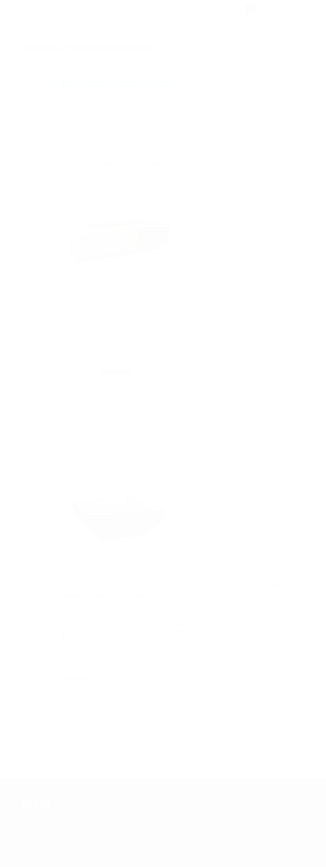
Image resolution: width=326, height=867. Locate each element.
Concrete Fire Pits (161, 756)
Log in (310, 21)
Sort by (68, 98)
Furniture (103, 21)
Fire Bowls (74, 617)
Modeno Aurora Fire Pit (86, 454)
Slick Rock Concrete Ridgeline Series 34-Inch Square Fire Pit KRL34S (86, 130)
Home (24, 34)
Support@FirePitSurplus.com (261, 827)
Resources (157, 21)
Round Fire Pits (136, 756)
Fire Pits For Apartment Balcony (53, 34)
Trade (182, 21)
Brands (204, 21)
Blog (23, 85)
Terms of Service (31, 108)
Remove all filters (193, 84)
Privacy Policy (29, 102)
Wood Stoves (44, 21)
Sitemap (25, 113)
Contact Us (27, 96)
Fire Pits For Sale (142, 803)
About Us (26, 91)
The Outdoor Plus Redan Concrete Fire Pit (108, 312)
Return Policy (195, 809)
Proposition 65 (196, 827)
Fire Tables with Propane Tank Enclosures (163, 751)
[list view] (301, 98)
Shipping (192, 803)
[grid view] (296, 98)
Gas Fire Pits (202, 751)
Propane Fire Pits (121, 751)
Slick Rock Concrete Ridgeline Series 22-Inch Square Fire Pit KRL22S (149, 130)
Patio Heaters (76, 614)
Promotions (129, 21)
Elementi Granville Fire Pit (89, 170)
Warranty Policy (197, 815)
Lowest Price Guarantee (203, 821)
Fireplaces (76, 21)
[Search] (250, 9)
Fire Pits (15, 21)
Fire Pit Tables (76, 610)
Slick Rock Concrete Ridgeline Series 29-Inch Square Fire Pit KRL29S (212, 130)
